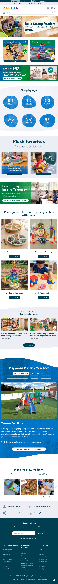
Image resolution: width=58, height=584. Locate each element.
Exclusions (5, 564)
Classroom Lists (25, 551)
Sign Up (40, 533)
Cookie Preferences (42, 579)
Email (22, 579)
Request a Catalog (14, 506)
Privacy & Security (30, 579)
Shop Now (40, 4)
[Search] (52, 12)
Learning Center (39, 513)
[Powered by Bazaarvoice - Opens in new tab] (48, 497)
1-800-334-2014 (15, 579)
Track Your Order (7, 552)
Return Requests (7, 554)
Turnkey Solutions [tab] (21, 373)
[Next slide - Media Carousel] (56, 487)
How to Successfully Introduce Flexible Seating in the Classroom (43, 334)
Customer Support (7, 549)
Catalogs (23, 558)
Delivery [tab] (34, 377)
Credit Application (7, 569)
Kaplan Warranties (7, 559)
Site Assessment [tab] (37, 373)
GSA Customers (7, 561)
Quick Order (24, 556)
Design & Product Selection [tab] (18, 377)
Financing (5, 566)
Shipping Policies (7, 557)
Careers (41, 552)
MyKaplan (23, 553)
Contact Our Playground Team (29, 449)
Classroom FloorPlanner (16, 513)
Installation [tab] (45, 377)
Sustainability (43, 561)
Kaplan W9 (42, 566)
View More (30, 345)
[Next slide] (54, 328)
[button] (45, 1)
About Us (41, 549)
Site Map (41, 569)
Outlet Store (24, 570)
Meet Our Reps (43, 557)
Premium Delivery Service (42, 506)
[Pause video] (31, 78)
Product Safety (43, 559)
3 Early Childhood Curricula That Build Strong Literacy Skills (14, 334)
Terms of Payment (44, 564)
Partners (41, 554)
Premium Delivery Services (28, 560)
